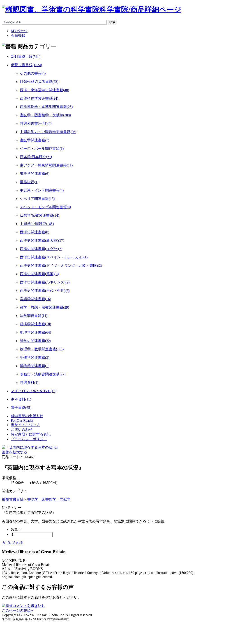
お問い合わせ (21, 429)
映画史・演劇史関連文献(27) (42, 374)
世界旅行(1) (29, 182)
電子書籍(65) (21, 408)
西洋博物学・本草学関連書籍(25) (46, 107)
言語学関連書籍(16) (35, 299)
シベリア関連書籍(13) (37, 199)
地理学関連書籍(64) (35, 332)
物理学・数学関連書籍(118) (42, 349)
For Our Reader (22, 420)
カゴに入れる (12, 543)
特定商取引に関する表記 (31, 434)
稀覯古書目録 (12, 499)
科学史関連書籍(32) (35, 341)
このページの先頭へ (18, 610)
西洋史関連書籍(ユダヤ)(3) (41, 249)
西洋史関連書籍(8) (34, 232)
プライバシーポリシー (29, 439)
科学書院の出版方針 (27, 416)
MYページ (19, 31)
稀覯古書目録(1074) (26, 65)
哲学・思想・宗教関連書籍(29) (44, 307)
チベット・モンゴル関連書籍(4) (45, 207)
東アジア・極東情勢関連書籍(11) (46, 165)
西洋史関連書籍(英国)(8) (39, 274)
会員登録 (18, 35)
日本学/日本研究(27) (36, 157)
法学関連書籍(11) (33, 316)
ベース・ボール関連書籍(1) (42, 148)
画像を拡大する (14, 452)
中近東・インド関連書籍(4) (42, 190)
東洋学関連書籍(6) (34, 174)
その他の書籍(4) (33, 73)
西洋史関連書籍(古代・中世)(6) (44, 291)
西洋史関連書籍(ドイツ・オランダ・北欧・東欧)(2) (61, 265)
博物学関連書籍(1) (34, 366)
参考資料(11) (21, 399)
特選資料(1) (29, 382)
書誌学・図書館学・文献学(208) (45, 115)
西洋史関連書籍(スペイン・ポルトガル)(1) (54, 257)
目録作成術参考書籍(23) (39, 82)
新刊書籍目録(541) (25, 57)
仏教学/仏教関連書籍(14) (39, 215)
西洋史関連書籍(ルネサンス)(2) (44, 282)
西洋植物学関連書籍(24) (39, 98)
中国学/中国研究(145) (37, 224)
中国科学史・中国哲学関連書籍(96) (48, 132)
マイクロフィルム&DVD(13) (33, 391)
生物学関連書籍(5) (34, 357)
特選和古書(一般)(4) (35, 123)
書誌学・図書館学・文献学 (49, 499)
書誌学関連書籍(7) (34, 140)
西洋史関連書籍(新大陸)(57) (42, 240)
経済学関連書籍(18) (35, 324)
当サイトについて (25, 425)
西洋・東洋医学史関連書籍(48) (44, 90)
